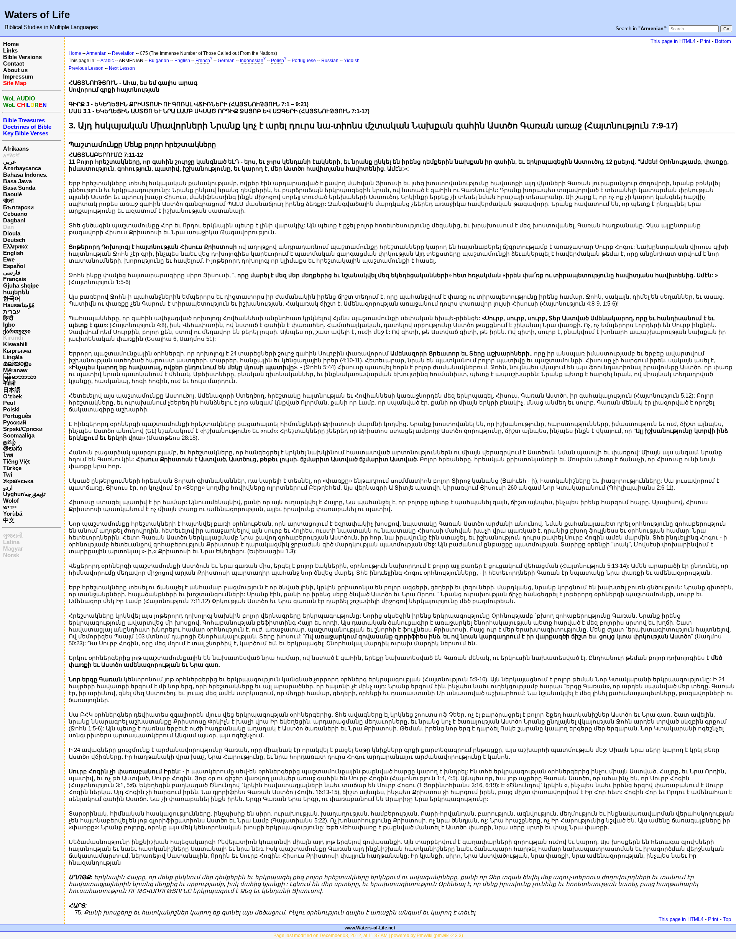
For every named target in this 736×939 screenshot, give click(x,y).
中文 (9, 520)
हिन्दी (8, 318)
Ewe (9, 259)
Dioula (11, 233)
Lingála (13, 357)
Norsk (11, 555)
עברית (11, 311)
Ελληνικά (15, 246)
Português (17, 416)
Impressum (18, 76)
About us (15, 70)
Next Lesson (122, 68)
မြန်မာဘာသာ (19, 376)
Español (14, 266)
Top (727, 919)
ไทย (8, 455)
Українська (18, 481)
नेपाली (9, 383)
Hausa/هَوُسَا (18, 305)
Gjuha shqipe (21, 285)
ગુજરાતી (13, 535)
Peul (9, 403)
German (226, 60)
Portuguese (304, 60)
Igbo (9, 324)
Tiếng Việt (16, 461)
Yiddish (352, 60)
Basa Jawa (17, 181)
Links (10, 50)
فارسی (11, 272)
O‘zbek (12, 396)
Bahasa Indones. (25, 174)
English (13, 253)
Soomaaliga (18, 435)
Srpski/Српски (23, 429)
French (203, 60)
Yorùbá (12, 513)
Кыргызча (17, 350)
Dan (8, 227)
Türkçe (12, 468)
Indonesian (251, 60)
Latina (11, 542)
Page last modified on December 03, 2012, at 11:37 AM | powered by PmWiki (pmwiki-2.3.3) (368, 935)
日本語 (11, 389)
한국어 (11, 298)
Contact (13, 63)
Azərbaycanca (22, 168)
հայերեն (16, 292)
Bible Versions (22, 57)
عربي (9, 161)
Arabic (107, 60)
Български (18, 207)
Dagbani (14, 220)
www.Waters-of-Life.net (370, 928)
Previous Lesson (86, 68)
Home (11, 44)
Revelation (123, 53)
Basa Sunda (19, 187)
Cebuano (15, 213)
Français (14, 279)
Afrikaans (16, 148)
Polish (277, 60)
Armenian (96, 53)
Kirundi (13, 337)
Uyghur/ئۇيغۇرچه (24, 494)
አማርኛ (11, 155)
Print (705, 41)
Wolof (11, 500)
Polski (11, 409)
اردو (8, 487)
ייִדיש (10, 507)
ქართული (17, 331)
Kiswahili (15, 344)
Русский (14, 422)
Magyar (13, 548)
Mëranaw (15, 370)
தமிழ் (9, 442)
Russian (329, 60)
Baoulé (12, 194)
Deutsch (14, 240)
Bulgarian (159, 60)
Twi (7, 474)
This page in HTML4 (673, 41)
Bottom (723, 41)
